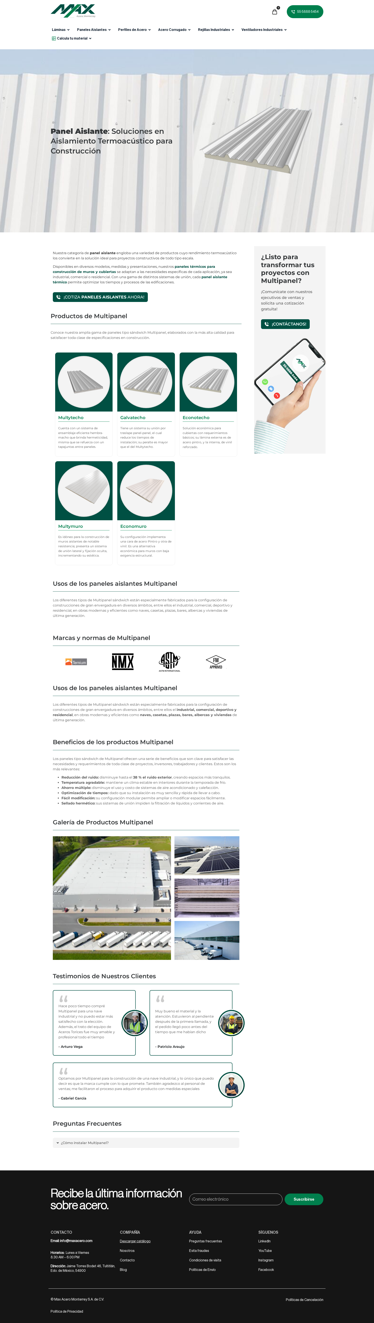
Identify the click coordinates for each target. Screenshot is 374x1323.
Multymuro (70, 526)
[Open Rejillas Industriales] (233, 29)
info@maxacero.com (76, 1241)
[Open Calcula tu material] (90, 38)
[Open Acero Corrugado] (189, 29)
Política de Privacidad (67, 1311)
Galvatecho (132, 417)
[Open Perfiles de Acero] (149, 29)
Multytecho (71, 417)
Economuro (133, 526)
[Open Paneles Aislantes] (109, 29)
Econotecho (196, 417)
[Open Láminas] (68, 29)
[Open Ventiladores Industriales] (285, 29)
